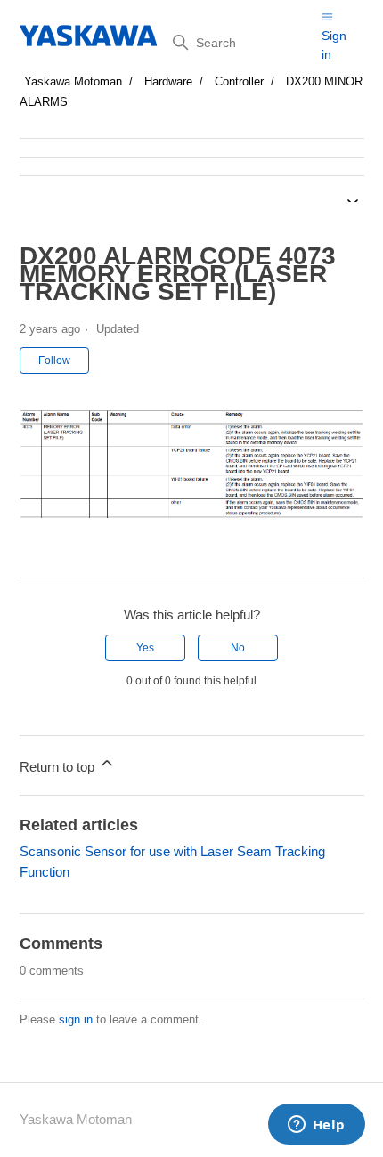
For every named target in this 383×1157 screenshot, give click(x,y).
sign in (76, 1019)
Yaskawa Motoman (73, 81)
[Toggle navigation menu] (327, 16)
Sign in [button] (334, 44)
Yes (145, 648)
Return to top (59, 766)
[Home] (89, 35)
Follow (54, 360)
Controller (239, 81)
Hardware (168, 81)
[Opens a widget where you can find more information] (316, 1126)
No (238, 648)
